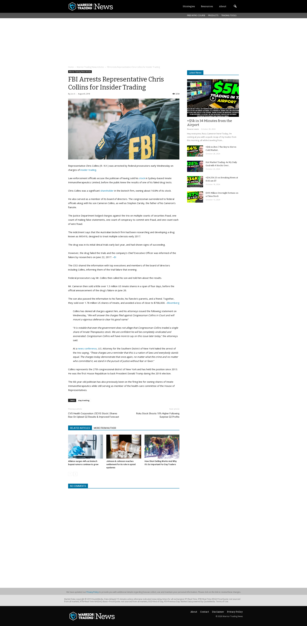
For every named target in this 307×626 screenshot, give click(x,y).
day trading (83, 400)
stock (142, 178)
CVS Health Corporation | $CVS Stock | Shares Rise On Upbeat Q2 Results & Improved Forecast (93, 415)
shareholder (107, 190)
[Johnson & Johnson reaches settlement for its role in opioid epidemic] (123, 447)
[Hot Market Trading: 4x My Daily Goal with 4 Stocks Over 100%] (195, 166)
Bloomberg (173, 302)
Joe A (73, 94)
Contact (204, 612)
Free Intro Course (196, 15)
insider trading (88, 169)
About (193, 612)
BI (115, 257)
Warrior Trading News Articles (80, 71)
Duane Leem (193, 129)
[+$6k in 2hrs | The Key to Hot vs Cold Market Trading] (195, 151)
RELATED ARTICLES (80, 428)
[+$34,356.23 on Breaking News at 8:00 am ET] (195, 181)
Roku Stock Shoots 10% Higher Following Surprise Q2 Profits (157, 415)
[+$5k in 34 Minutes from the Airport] (213, 98)
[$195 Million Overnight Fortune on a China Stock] (195, 197)
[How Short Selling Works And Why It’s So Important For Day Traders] (162, 447)
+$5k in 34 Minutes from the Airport (209, 123)
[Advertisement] (145, 41)
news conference (87, 348)
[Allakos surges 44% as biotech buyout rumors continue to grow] (85, 447)
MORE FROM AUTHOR (105, 428)
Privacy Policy (93, 592)
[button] (235, 6)
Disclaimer (218, 612)
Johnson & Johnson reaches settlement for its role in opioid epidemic (121, 464)
